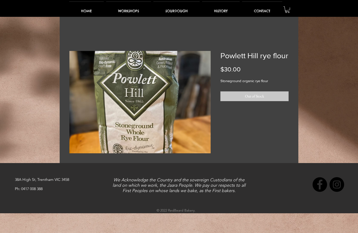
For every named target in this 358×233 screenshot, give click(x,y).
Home (74, 34)
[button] (287, 9)
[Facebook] (319, 185)
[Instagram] (337, 185)
